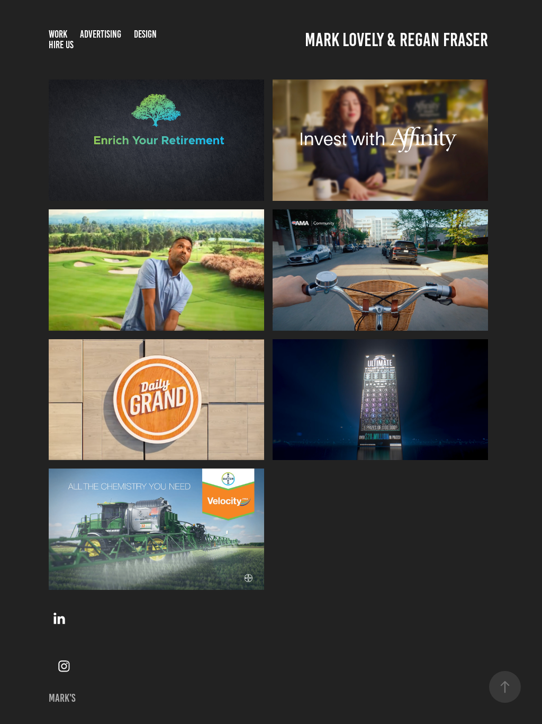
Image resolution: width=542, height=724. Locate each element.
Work (58, 34)
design (145, 34)
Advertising (100, 34)
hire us (61, 44)
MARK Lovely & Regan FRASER (396, 40)
